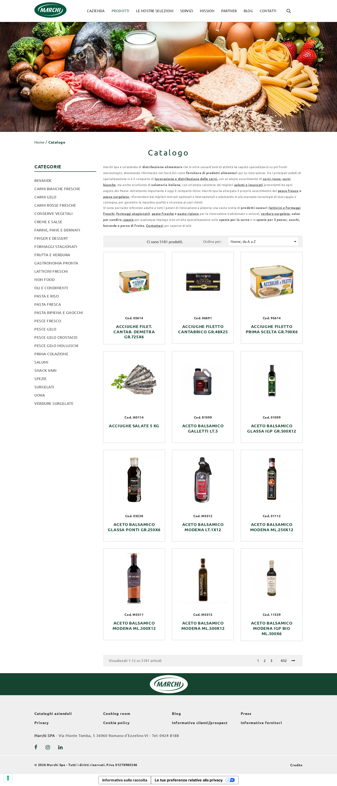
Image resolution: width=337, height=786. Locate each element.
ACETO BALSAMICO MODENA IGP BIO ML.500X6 (272, 628)
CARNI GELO (45, 197)
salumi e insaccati (248, 185)
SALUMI (41, 362)
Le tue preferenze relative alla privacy (189, 780)
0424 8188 (169, 735)
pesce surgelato (116, 197)
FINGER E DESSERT (51, 238)
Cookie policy (116, 723)
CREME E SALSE (48, 222)
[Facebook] (36, 747)
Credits (296, 765)
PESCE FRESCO (47, 321)
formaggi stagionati (132, 214)
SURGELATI (44, 387)
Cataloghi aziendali (53, 713)
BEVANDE (43, 180)
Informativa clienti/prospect (200, 723)
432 (284, 660)
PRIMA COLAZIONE (51, 354)
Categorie (47, 166)
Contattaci (154, 226)
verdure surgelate (275, 214)
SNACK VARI (45, 370)
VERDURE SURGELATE (53, 403)
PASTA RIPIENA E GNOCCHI (58, 313)
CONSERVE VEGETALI (53, 213)
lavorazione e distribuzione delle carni (186, 179)
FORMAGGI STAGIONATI (55, 246)
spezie (128, 220)
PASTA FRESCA (47, 304)
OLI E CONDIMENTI (51, 288)
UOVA (39, 395)
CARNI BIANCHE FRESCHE (57, 189)
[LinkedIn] (60, 747)
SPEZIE (40, 379)
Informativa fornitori (261, 723)
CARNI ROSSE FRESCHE (55, 205)
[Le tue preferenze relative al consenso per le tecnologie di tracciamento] (8, 778)
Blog (176, 713)
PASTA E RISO (46, 296)
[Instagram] (48, 747)
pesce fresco (288, 191)
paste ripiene (188, 214)
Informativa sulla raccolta (124, 780)
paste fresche (163, 214)
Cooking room (116, 713)
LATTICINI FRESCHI (51, 271)
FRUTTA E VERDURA (52, 255)
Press (246, 713)
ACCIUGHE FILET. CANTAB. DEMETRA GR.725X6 (134, 331)
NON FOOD (44, 280)
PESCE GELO (45, 329)
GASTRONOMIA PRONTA (56, 263)
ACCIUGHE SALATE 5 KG (134, 425)
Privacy (41, 723)
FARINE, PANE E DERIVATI (57, 230)
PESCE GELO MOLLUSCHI (56, 346)
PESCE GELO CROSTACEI (55, 337)
